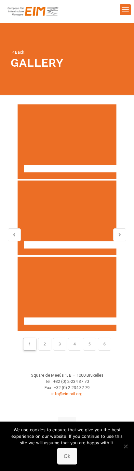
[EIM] (33, 11)
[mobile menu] (125, 9)
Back (19, 52)
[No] (126, 446)
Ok (67, 456)
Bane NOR (67, 218)
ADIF (67, 141)
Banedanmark (67, 294)
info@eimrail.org (67, 393)
